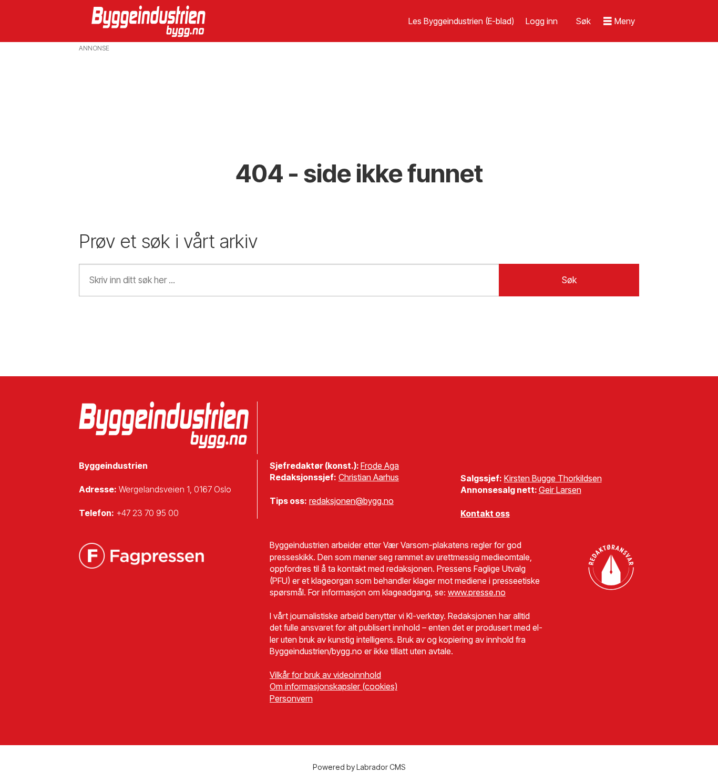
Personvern (291, 698)
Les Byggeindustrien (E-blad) (461, 21)
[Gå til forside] (149, 21)
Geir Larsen (560, 490)
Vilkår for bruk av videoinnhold (325, 674)
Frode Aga (380, 465)
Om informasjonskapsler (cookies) (333, 686)
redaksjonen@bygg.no (351, 501)
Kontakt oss (485, 513)
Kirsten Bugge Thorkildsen (553, 478)
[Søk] (583, 21)
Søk (569, 280)
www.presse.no (477, 592)
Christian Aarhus (369, 477)
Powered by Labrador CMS (359, 767)
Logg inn (542, 21)
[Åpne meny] (619, 21)
